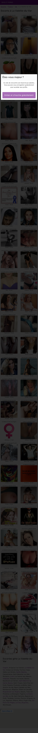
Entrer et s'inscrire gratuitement (19, 95)
